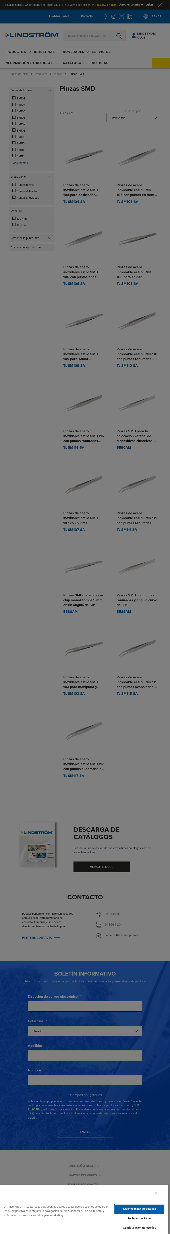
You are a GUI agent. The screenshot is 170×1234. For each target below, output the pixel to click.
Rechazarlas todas (139, 1218)
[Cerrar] (156, 1193)
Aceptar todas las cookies (139, 1209)
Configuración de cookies (139, 1228)
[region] (84, 1209)
